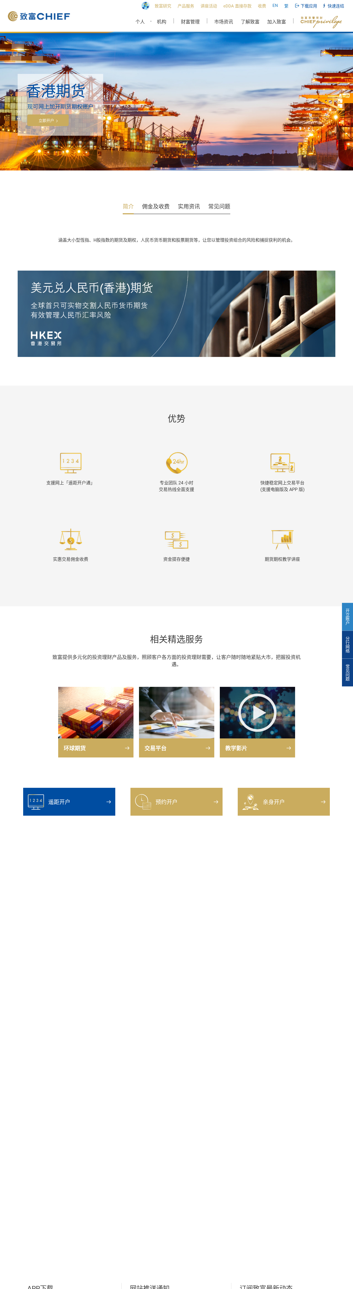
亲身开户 (274, 802)
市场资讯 (223, 22)
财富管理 (190, 22)
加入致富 (276, 22)
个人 (140, 22)
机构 (161, 22)
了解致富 (250, 22)
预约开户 (167, 802)
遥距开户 (59, 802)
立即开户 (46, 120)
